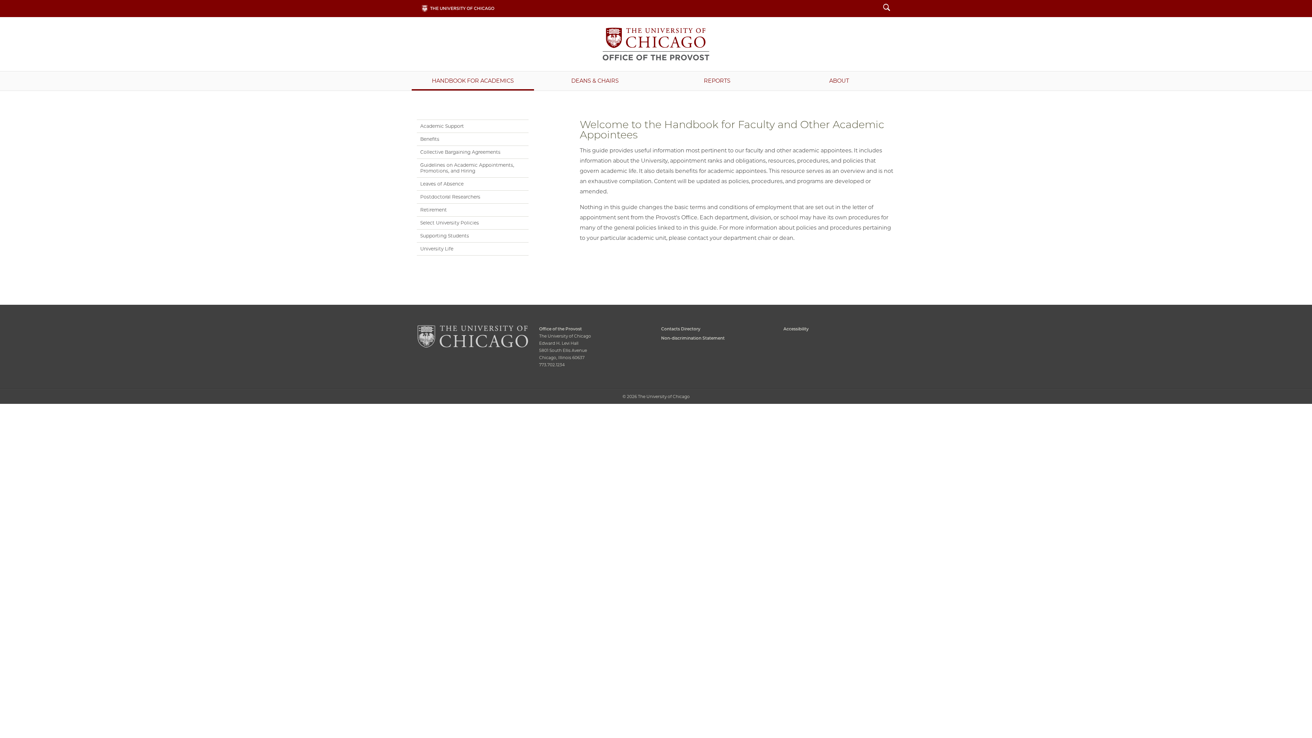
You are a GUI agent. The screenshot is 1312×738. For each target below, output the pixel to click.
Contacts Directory (680, 328)
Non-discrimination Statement (693, 338)
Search (886, 8)
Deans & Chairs (595, 81)
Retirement (433, 210)
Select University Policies (449, 223)
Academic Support (442, 126)
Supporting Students (444, 235)
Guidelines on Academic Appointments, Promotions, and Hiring (467, 168)
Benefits (429, 139)
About (839, 81)
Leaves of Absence (442, 184)
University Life (436, 248)
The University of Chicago (462, 8)
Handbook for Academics (473, 81)
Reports (717, 81)
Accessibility (796, 328)
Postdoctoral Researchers (450, 197)
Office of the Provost (656, 44)
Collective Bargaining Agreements (460, 152)
